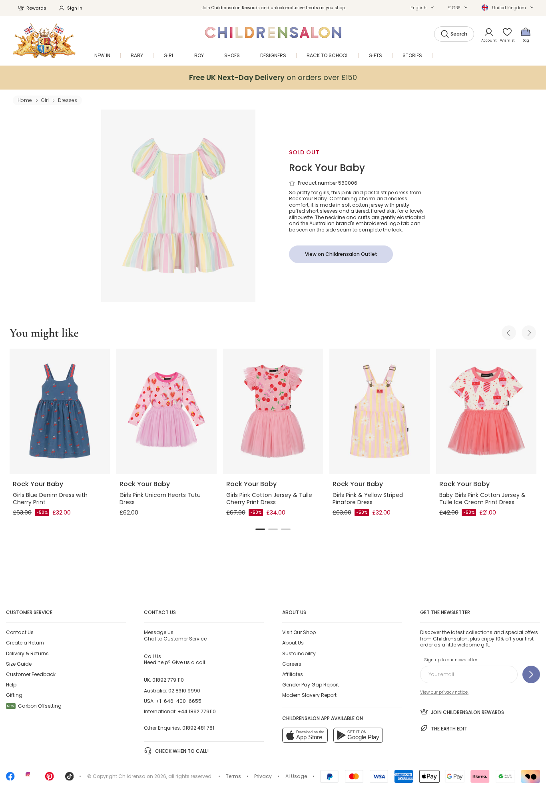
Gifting (14, 695)
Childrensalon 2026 (142, 776)
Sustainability (299, 653)
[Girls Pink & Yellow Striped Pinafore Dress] (379, 411)
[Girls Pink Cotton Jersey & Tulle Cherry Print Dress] (273, 411)
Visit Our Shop (299, 632)
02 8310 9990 (184, 690)
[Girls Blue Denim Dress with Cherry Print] (60, 411)
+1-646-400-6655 (178, 701)
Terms (233, 776)
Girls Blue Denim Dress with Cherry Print (50, 498)
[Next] (529, 332)
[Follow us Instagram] (30, 779)
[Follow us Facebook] (10, 779)
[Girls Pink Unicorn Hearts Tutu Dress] (166, 411)
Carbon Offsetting (34, 705)
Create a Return (25, 642)
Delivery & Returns (27, 653)
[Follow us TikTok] (69, 779)
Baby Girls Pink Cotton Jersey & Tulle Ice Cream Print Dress (482, 498)
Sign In (74, 8)
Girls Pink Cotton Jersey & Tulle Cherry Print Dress (269, 498)
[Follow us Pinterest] (49, 779)
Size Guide (19, 663)
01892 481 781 (198, 727)
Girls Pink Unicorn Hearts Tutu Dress (160, 498)
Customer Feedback (31, 674)
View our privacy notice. (444, 692)
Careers (291, 663)
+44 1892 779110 (196, 711)
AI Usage (296, 776)
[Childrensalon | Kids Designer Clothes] (44, 40)
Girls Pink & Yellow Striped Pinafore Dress (368, 498)
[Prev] (509, 332)
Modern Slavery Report (309, 695)
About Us (293, 642)
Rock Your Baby (327, 167)
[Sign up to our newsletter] (531, 674)
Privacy (263, 776)
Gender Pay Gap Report (310, 684)
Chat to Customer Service (175, 635)
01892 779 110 (168, 679)
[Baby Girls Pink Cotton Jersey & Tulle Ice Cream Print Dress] (486, 411)
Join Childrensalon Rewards (467, 712)
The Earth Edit (449, 728)
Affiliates (292, 674)
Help (11, 684)
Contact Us (20, 632)
